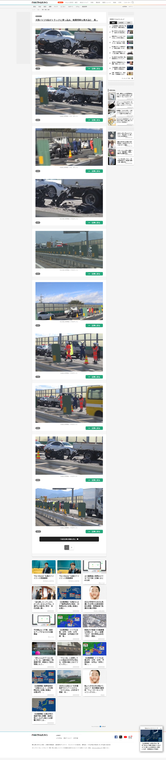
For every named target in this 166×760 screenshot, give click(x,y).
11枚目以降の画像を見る (67, 539)
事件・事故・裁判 (46, 9)
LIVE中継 (75, 738)
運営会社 (84, 744)
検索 (132, 2)
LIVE (119, 2)
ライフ (56, 6)
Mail (130, 736)
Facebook (116, 737)
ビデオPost (59, 738)
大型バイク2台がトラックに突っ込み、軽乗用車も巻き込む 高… (66, 20)
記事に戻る (96, 68)
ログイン (131, 6)
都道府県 (84, 6)
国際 (50, 6)
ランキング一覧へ (126, 78)
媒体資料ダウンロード (61, 744)
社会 (40, 6)
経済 (45, 6)
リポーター (127, 2)
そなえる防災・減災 (71, 2)
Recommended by (96, 726)
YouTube (125, 737)
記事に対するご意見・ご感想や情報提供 (44, 744)
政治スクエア (84, 2)
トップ (33, 9)
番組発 (98, 2)
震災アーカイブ (68, 738)
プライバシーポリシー (96, 747)
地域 (114, 2)
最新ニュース (106, 2)
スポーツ (70, 6)
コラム (77, 6)
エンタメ (63, 6)
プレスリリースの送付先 (74, 744)
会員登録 (124, 6)
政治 (34, 6)
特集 (92, 2)
